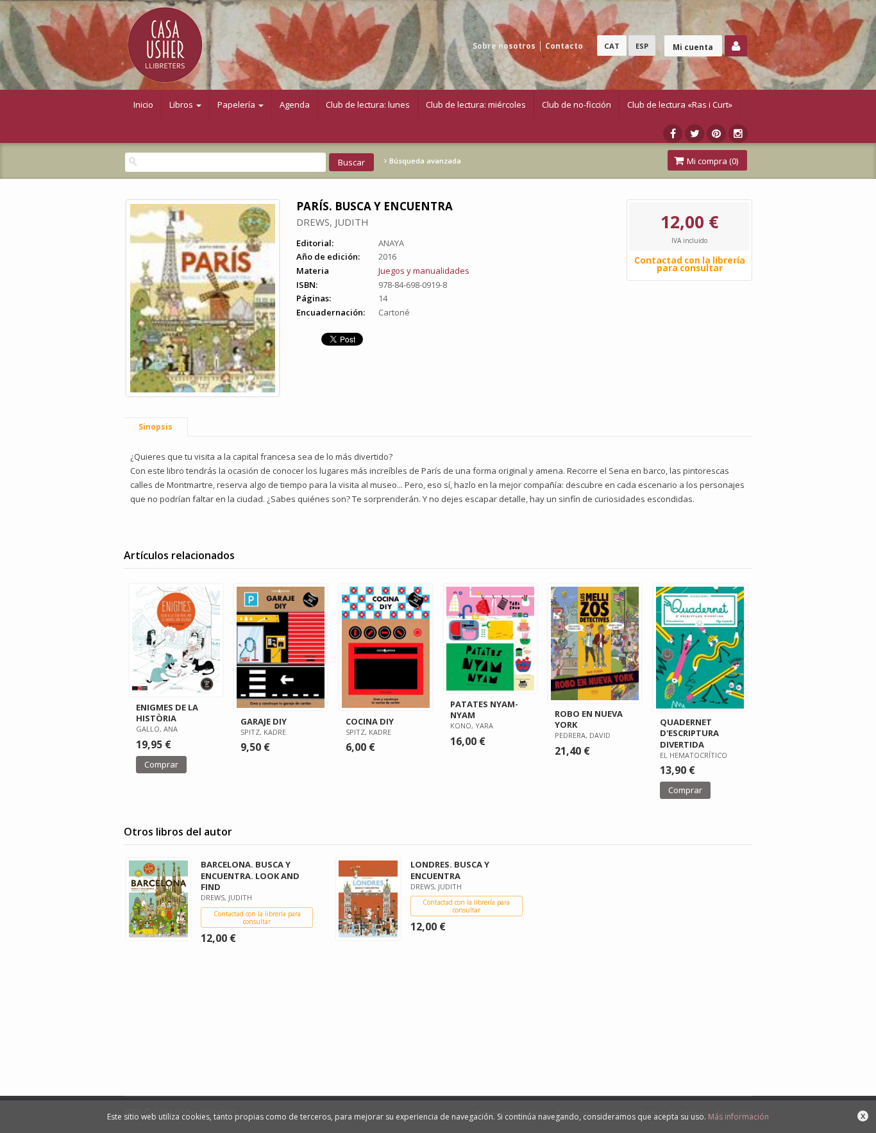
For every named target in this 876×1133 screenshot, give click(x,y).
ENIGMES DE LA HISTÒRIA (167, 712)
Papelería (237, 104)
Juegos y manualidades (423, 270)
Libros (182, 104)
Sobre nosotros (504, 45)
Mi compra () (711, 161)
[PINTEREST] (716, 133)
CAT (611, 46)
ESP (642, 46)
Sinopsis (156, 426)
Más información (738, 1116)
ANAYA (391, 243)
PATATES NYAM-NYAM (484, 709)
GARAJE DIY (263, 721)
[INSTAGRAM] (738, 133)
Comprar (161, 764)
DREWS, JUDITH (332, 221)
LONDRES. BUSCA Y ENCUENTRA (449, 870)
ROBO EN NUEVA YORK (589, 719)
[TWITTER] (694, 133)
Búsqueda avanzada (424, 161)
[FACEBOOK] (672, 133)
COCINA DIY (370, 721)
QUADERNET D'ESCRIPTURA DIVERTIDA (689, 733)
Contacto (564, 45)
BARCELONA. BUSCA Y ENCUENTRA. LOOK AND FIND (250, 875)
